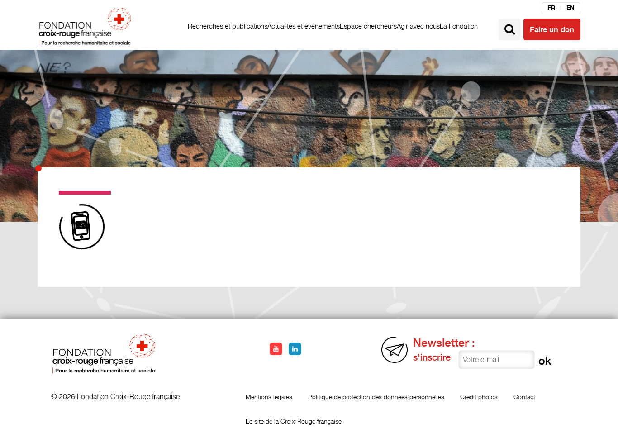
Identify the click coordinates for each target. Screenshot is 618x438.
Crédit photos (479, 396)
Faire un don (552, 29)
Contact (524, 396)
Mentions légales (269, 396)
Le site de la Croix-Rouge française (294, 421)
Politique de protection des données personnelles (376, 396)
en (570, 8)
